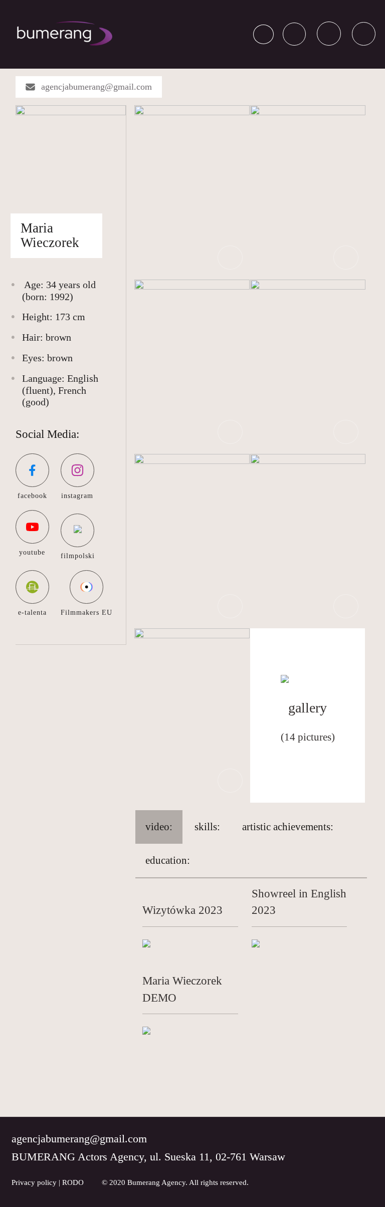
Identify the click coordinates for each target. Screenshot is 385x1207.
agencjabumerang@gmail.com (96, 87)
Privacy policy (34, 1182)
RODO (73, 1182)
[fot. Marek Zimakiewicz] (307, 191)
